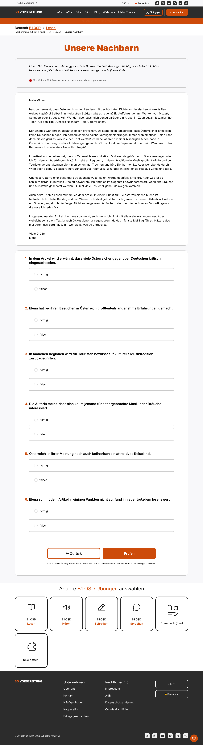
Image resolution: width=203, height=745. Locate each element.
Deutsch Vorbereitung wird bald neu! (101, 20)
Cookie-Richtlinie (116, 709)
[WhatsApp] (186, 3)
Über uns (69, 688)
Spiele (31, 660)
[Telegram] (180, 3)
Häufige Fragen (73, 702)
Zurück (75, 553)
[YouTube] (162, 735)
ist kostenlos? (177, 12)
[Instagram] (163, 3)
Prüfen (129, 553)
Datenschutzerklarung (119, 702)
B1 (50, 32)
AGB (108, 695)
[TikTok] (157, 3)
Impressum (112, 688)
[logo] (28, 12)
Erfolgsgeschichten (76, 716)
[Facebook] (175, 3)
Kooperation (71, 709)
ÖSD (42, 32)
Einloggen (155, 12)
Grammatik (171, 623)
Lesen (58, 32)
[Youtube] (169, 3)
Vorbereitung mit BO (26, 32)
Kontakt (68, 695)
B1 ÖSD (31, 621)
